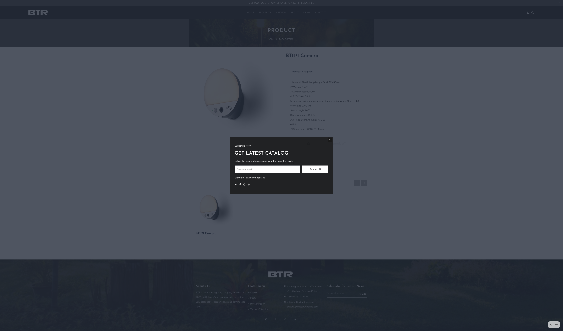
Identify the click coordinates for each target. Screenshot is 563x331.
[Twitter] (236, 184)
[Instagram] (244, 184)
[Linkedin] (249, 184)
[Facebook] (240, 184)
